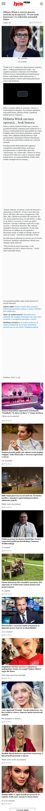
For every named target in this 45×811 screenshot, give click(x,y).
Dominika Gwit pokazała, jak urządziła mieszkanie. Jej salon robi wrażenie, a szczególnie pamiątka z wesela (22, 316)
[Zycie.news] (21, 3)
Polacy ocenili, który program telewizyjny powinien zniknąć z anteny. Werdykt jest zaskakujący (22, 308)
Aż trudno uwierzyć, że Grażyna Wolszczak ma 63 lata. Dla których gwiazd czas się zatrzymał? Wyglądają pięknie (20, 324)
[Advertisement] (22, 184)
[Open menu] (3, 3)
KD (10, 23)
